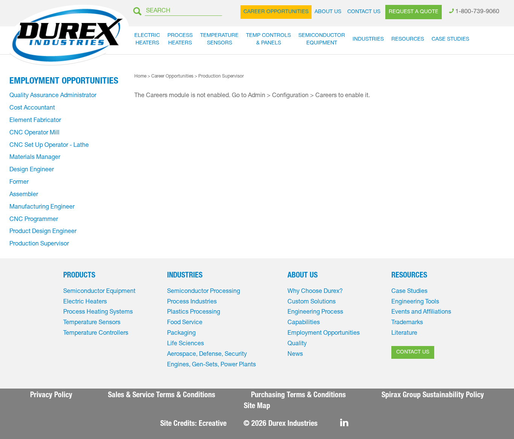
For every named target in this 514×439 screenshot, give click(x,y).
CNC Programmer (33, 220)
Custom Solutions (311, 302)
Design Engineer (31, 170)
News (295, 355)
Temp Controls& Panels (268, 39)
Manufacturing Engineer (42, 207)
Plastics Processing (193, 312)
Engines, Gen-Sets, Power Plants (211, 365)
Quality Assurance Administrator (52, 96)
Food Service (184, 323)
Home (140, 76)
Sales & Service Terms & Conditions (161, 395)
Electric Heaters (85, 302)
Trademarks (407, 323)
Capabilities (303, 323)
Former (19, 183)
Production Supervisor (39, 244)
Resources (407, 39)
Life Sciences (185, 344)
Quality (297, 344)
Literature (404, 334)
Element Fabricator (35, 121)
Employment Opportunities (63, 81)
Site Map (257, 406)
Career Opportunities (276, 12)
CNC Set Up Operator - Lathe (49, 146)
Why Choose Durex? (315, 292)
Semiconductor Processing (203, 292)
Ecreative (213, 424)
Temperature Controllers (95, 334)
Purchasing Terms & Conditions (298, 395)
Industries (368, 39)
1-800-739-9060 (477, 12)
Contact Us (363, 12)
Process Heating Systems (98, 312)
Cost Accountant (32, 108)
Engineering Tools (415, 302)
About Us (328, 12)
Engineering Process (315, 312)
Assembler (23, 195)
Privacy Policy (51, 395)
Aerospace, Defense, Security (207, 355)
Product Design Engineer (42, 232)
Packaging (181, 334)
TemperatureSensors (219, 39)
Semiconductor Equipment (99, 292)
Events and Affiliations (421, 312)
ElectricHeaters (147, 39)
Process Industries (192, 302)
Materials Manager (34, 158)
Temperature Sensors (91, 323)
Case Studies (450, 39)
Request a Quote (413, 12)
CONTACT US (412, 352)
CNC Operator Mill (34, 133)
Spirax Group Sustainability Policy (433, 395)
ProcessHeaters (180, 39)
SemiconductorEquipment (321, 39)
